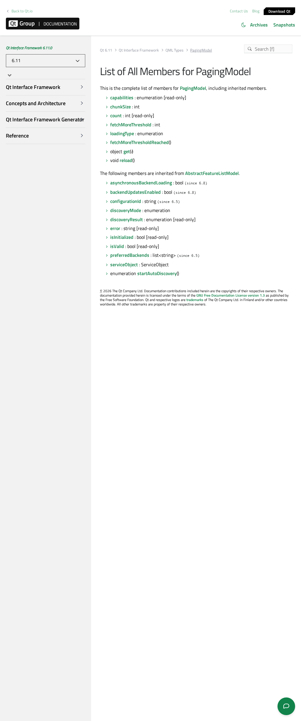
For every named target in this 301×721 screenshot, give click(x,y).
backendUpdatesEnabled (135, 192)
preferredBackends (129, 255)
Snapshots (284, 24)
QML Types (174, 50)
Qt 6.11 (106, 50)
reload (126, 160)
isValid (117, 246)
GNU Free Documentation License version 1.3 (230, 295)
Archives (259, 24)
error (115, 228)
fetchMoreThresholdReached (139, 142)
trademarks (194, 299)
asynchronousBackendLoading (141, 182)
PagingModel (193, 88)
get (126, 151)
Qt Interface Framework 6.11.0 (29, 48)
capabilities (121, 97)
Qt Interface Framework (139, 50)
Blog (256, 11)
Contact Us (239, 11)
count (116, 115)
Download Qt (279, 11)
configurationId (125, 201)
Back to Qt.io (22, 11)
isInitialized (121, 237)
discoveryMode (125, 210)
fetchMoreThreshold (130, 124)
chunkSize (120, 106)
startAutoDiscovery (157, 273)
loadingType (122, 133)
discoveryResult (126, 219)
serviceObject (124, 264)
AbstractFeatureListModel (212, 173)
